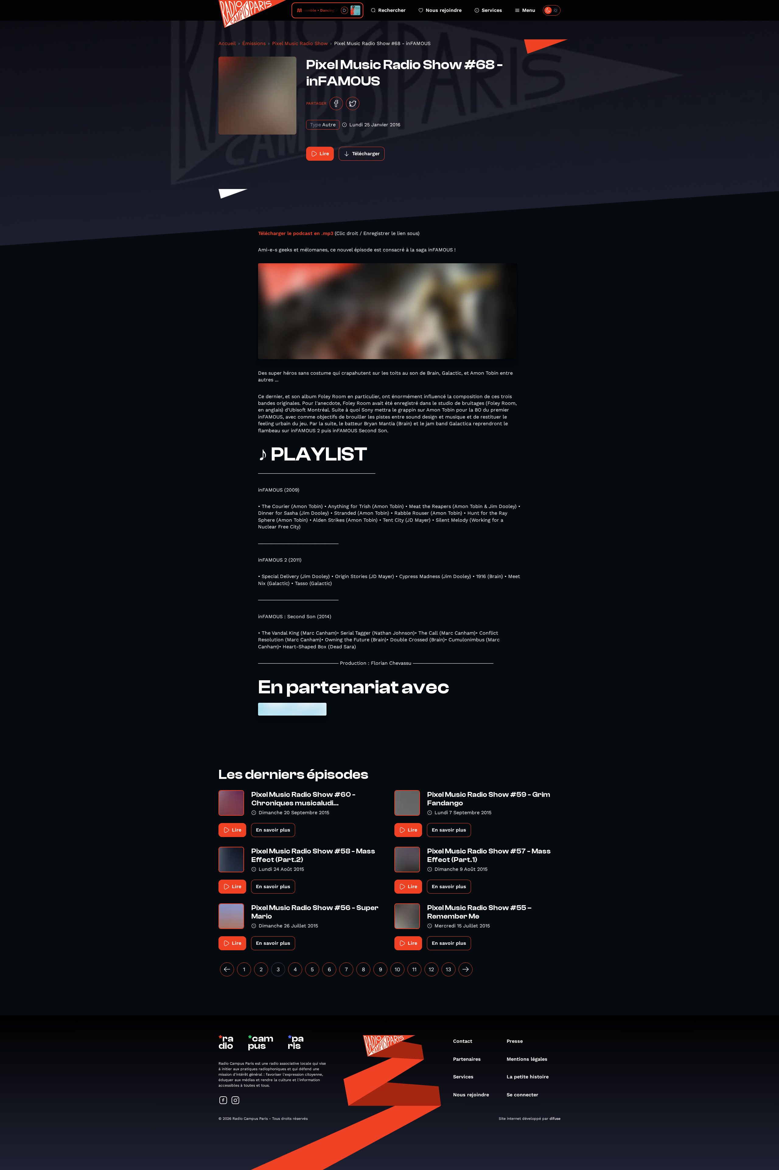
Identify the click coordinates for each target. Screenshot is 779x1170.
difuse (555, 1118)
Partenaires (467, 1059)
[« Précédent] (227, 969)
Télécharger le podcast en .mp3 (295, 233)
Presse (515, 1041)
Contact (462, 1041)
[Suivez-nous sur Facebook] (223, 1100)
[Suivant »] (465, 969)
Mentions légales (527, 1059)
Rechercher (392, 10)
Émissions (254, 43)
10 (397, 969)
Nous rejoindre (444, 10)
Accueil (227, 43)
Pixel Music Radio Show (300, 43)
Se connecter (522, 1095)
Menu (528, 10)
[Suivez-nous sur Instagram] (235, 1100)
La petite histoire (528, 1077)
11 (414, 969)
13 (448, 969)
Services (492, 10)
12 (431, 969)
